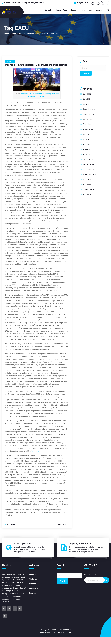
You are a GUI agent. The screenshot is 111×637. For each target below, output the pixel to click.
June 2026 (87, 99)
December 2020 (89, 169)
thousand (35, 451)
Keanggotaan (86, 10)
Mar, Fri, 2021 (63, 524)
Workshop (33, 579)
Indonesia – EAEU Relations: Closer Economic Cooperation (35, 33)
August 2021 (88, 129)
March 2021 (87, 154)
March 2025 (87, 104)
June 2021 (87, 139)
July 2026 (87, 94)
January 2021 (88, 164)
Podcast (32, 574)
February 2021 (89, 159)
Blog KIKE (10, 61)
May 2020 (87, 184)
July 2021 (87, 134)
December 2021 (89, 124)
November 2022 (89, 114)
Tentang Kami (61, 10)
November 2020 (89, 174)
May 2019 (87, 194)
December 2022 (89, 109)
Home (6, 33)
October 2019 (88, 190)
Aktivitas (99, 10)
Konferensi (33, 588)
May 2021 (87, 144)
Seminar (32, 584)
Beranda (48, 10)
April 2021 (87, 149)
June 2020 (87, 179)
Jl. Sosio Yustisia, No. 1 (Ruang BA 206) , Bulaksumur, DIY (25, 3)
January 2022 (88, 119)
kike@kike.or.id (82, 3)
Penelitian (33, 593)
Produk (74, 10)
